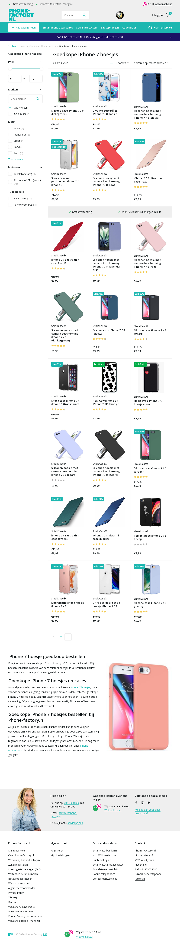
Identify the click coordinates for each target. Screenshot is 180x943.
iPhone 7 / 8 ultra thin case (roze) (148, 179)
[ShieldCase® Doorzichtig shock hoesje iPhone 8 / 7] (68, 579)
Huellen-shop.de (102, 860)
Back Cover (23, 198)
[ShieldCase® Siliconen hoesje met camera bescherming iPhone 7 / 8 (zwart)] (110, 444)
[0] (167, 15)
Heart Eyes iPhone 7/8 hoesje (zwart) (148, 402)
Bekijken (117, 128)
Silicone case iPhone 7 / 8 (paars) (150, 604)
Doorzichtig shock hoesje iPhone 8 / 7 (67, 604)
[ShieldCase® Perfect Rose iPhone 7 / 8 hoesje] (151, 512)
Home (23, 46)
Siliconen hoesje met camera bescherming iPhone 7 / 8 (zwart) (106, 471)
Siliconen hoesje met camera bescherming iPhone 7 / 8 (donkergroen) (64, 335)
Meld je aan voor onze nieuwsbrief (147, 811)
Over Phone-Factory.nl (21, 855)
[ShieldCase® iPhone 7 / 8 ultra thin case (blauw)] (110, 512)
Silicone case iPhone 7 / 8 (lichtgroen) (67, 112)
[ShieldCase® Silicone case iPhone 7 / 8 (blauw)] (110, 307)
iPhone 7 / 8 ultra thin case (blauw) (106, 537)
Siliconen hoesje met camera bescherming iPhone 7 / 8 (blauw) (147, 114)
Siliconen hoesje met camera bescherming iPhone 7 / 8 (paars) (64, 471)
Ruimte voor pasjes (26, 204)
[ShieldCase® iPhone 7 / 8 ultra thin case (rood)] (68, 236)
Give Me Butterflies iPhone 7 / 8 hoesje (105, 112)
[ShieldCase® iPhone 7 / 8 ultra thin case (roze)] (151, 154)
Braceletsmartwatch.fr (105, 869)
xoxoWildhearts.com (104, 855)
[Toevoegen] (79, 128)
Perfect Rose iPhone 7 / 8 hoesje (150, 537)
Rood (18, 147)
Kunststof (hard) (25, 174)
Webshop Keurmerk (19, 883)
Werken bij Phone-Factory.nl (24, 860)
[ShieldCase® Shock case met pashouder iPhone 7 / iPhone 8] (68, 154)
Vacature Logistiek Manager (24, 920)
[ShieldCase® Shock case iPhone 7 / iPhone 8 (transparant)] (68, 377)
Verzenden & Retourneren (23, 874)
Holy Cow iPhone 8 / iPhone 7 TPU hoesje (106, 402)
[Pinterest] (148, 803)
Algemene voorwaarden (22, 888)
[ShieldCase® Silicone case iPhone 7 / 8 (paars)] (151, 579)
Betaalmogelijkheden (20, 878)
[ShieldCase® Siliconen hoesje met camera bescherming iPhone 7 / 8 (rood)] (110, 154)
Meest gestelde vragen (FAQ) (24, 869)
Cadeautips (129, 27)
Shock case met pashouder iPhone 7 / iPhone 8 (65, 181)
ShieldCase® (21, 113)
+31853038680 (148, 869)
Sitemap (13, 897)
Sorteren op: (141, 63)
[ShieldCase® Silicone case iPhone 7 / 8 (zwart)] (151, 307)
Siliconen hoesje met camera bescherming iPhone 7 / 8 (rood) (106, 181)
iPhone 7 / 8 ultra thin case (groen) (65, 537)
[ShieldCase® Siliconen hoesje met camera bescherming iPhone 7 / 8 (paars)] (68, 444)
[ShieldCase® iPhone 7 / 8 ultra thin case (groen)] (68, 512)
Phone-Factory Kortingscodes (25, 916)
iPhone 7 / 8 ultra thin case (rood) (65, 261)
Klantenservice (162, 27)
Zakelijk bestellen (18, 864)
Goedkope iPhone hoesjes (42, 46)
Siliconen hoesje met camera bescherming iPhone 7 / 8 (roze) (147, 263)
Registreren (56, 850)
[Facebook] (136, 803)
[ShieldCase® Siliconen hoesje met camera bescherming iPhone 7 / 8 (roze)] (151, 236)
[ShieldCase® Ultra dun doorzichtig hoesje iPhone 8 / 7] (110, 579)
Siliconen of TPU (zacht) (27, 182)
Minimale (14, 78)
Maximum (36, 78)
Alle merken (21, 107)
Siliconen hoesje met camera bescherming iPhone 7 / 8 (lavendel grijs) (106, 265)
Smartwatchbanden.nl (105, 850)
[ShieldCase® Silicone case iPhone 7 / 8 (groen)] (151, 444)
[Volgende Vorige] (68, 636)
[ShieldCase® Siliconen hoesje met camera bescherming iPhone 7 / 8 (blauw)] (151, 87)
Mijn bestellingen (60, 855)
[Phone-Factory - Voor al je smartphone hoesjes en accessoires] (21, 15)
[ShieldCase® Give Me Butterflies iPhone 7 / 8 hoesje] (110, 87)
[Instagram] (142, 803)
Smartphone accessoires (58, 27)
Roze (18, 153)
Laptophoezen (110, 27)
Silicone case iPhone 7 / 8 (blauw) (109, 331)
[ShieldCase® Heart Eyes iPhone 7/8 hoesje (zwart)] (151, 377)
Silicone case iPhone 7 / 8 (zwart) (150, 332)
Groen (19, 140)
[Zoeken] (84, 15)
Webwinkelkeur (163, 4)
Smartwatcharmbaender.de (108, 864)
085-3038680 (71, 802)
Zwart (19, 128)
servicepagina (75, 823)
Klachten (13, 902)
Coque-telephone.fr (104, 874)
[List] (111, 63)
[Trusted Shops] (120, 15)
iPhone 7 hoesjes (80, 687)
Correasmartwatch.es (105, 878)
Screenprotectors (87, 27)
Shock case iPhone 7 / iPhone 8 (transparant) (65, 402)
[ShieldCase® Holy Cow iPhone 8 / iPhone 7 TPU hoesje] (110, 377)
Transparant (22, 134)
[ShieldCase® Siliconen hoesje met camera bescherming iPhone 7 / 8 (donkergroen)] (68, 307)
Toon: (119, 63)
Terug (14, 46)
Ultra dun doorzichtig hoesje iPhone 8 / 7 (106, 604)
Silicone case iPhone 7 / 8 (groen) (150, 469)
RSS (45, 934)
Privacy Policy (16, 892)
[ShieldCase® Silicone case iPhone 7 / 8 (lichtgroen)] (68, 87)
